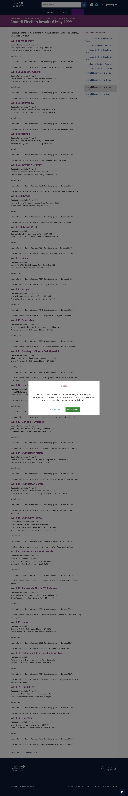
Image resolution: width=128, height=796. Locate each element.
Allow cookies (72, 409)
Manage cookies (56, 409)
